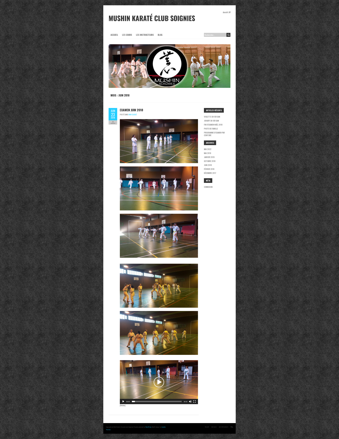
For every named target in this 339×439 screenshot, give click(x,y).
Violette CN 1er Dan (212, 116)
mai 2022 (207, 149)
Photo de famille (211, 128)
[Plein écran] (194, 401)
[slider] (157, 401)
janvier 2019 (209, 157)
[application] (159, 382)
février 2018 (209, 168)
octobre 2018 (209, 161)
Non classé (133, 114)
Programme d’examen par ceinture (214, 134)
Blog (160, 34)
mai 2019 (207, 153)
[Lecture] (123, 401)
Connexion (208, 186)
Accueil (114, 34)
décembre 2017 (210, 172)
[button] (159, 382)
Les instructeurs (145, 34)
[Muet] (190, 401)
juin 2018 (208, 165)
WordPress (148, 427)
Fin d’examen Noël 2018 (213, 124)
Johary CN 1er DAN (211, 120)
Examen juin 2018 (131, 109)
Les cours (127, 34)
